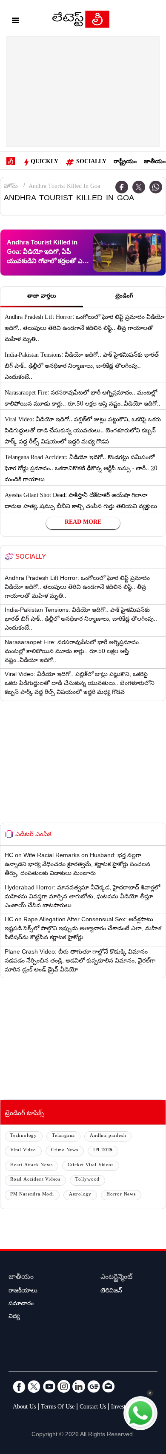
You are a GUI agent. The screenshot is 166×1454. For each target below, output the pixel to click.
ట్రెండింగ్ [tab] (124, 297)
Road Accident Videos (35, 1180)
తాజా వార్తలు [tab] (41, 297)
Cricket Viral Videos (91, 1165)
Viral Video (23, 1150)
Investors (122, 1407)
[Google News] (93, 1386)
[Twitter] (138, 187)
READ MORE (83, 523)
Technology (23, 1136)
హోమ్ (11, 187)
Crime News (64, 1150)
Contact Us (93, 1407)
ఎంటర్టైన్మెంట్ (116, 1277)
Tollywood (87, 1180)
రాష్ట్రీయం (125, 162)
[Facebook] (19, 1386)
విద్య (14, 1317)
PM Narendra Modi (32, 1194)
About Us (24, 1407)
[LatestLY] (80, 21)
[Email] (108, 1386)
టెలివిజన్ (111, 1291)
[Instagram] (63, 1386)
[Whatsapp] (155, 187)
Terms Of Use (57, 1407)
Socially (91, 162)
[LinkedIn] (78, 1386)
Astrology (80, 1194)
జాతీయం (155, 162)
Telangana (63, 1136)
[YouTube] (49, 1386)
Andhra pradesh (108, 1136)
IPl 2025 (103, 1150)
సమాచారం (21, 1304)
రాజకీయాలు (23, 1291)
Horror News (121, 1194)
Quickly (44, 162)
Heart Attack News (31, 1165)
